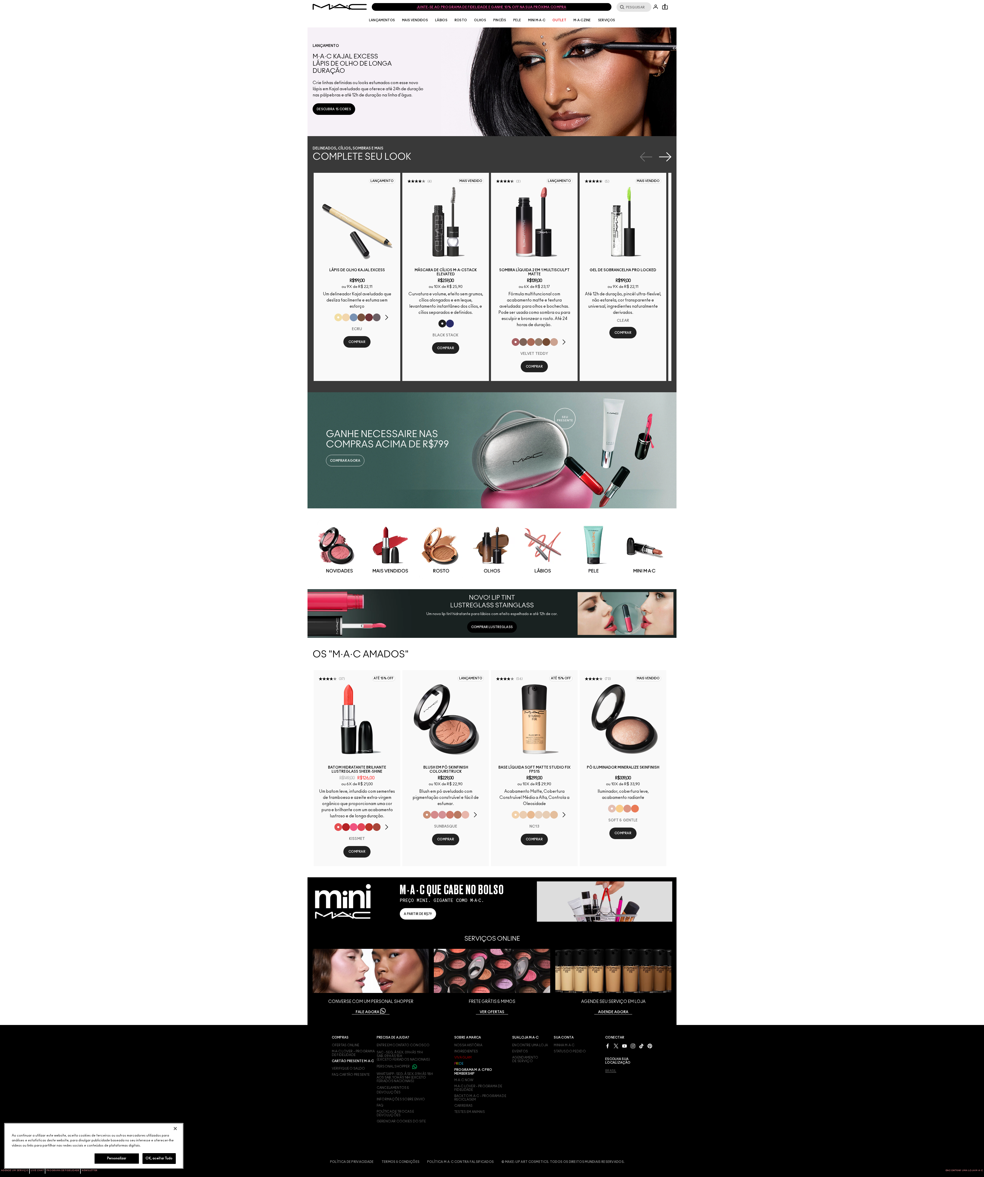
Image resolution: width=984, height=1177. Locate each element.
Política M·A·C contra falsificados (460, 1161)
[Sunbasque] (427, 815)
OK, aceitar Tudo (159, 1158)
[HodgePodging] (361, 317)
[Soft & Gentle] (612, 808)
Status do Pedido (570, 1051)
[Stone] (523, 342)
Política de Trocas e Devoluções (395, 1113)
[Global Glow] (619, 808)
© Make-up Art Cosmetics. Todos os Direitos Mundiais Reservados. (562, 1161)
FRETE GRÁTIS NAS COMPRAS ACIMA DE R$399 (491, 7)
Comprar (356, 342)
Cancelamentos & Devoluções (393, 1090)
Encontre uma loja (530, 1045)
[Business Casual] (377, 827)
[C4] (523, 815)
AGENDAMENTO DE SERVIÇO (525, 1059)
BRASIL (610, 1070)
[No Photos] (353, 827)
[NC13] (515, 815)
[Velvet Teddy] (515, 342)
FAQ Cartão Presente (351, 1074)
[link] (334, 109)
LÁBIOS (441, 20)
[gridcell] (339, 549)
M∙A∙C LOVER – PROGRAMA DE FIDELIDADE (353, 1053)
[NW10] (546, 815)
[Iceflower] (353, 317)
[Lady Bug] (346, 827)
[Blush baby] (442, 815)
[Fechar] (175, 1128)
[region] (93, 1146)
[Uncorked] (546, 342)
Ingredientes (466, 1051)
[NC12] (538, 815)
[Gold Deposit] (635, 808)
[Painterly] (554, 342)
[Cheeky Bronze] (627, 808)
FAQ (380, 1105)
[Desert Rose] (434, 815)
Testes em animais (469, 1111)
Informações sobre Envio (401, 1099)
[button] (494, 81)
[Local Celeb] (369, 827)
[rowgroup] (492, 549)
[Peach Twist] (450, 815)
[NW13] (554, 815)
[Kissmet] (338, 827)
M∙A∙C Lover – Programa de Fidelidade (478, 1088)
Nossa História (468, 1045)
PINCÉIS (499, 20)
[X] (616, 1045)
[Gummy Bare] (361, 827)
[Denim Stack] (450, 323)
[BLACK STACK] (442, 323)
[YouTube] (624, 1045)
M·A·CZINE (582, 20)
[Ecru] (338, 317)
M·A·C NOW (464, 1080)
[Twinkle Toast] (346, 317)
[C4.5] (531, 815)
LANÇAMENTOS (382, 20)
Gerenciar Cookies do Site (401, 1121)
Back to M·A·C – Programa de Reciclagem (480, 1097)
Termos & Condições (400, 1161)
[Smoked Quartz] (377, 317)
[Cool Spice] (531, 342)
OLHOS (480, 20)
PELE (517, 20)
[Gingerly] (458, 815)
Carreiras (463, 1105)
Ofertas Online (346, 1045)
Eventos (520, 1051)
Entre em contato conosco (403, 1045)
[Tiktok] (641, 1045)
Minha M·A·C (564, 1045)
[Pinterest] (650, 1045)
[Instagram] (633, 1045)
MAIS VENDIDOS (415, 20)
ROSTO (461, 20)
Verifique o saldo (348, 1068)
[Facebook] (607, 1045)
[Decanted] (369, 317)
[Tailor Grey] (538, 342)
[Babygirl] (465, 815)
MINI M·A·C (536, 20)
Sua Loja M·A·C (525, 1037)
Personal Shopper (394, 1066)
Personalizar (117, 1158)
